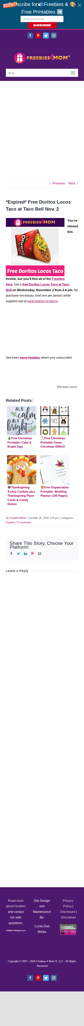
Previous (59, 183)
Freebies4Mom (18, 517)
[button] (42, 14)
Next (72, 183)
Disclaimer (68, 917)
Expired (10, 522)
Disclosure (67, 911)
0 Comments (24, 522)
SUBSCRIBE (42, 25)
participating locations (42, 301)
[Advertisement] (42, 124)
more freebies (30, 357)
